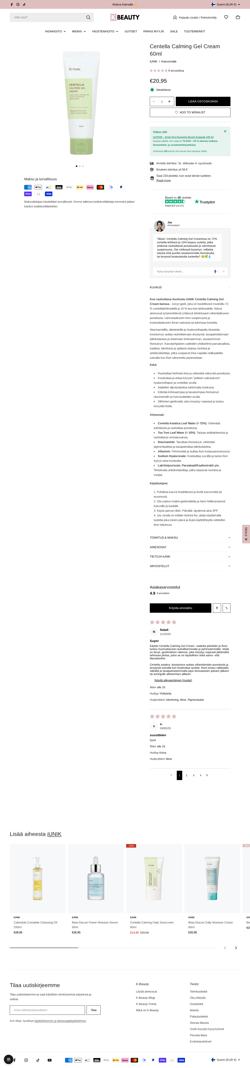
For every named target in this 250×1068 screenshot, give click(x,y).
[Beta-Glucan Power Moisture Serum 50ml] (96, 878)
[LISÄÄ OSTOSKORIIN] (57, 908)
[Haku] (88, 17)
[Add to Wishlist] (57, 851)
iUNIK (153, 61)
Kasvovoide (168, 61)
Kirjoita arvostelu (180, 608)
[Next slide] (236, 948)
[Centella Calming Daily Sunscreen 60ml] (154, 878)
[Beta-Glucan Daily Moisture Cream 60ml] (212, 878)
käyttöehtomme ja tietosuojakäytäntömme (60, 1020)
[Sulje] (225, 131)
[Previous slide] (225, 948)
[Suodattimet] (217, 608)
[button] (159, 70)
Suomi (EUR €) (226, 4)
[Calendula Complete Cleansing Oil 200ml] (38, 878)
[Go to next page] (208, 775)
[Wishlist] (226, 17)
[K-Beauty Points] (8, 1059)
